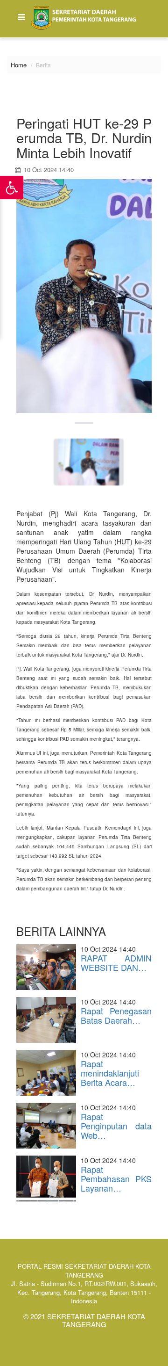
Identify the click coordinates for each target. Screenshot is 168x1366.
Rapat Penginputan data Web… (116, 1125)
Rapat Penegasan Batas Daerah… (116, 1015)
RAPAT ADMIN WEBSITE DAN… (116, 962)
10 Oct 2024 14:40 (48, 169)
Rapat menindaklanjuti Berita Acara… (110, 1072)
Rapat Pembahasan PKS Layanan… (116, 1178)
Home (19, 64)
